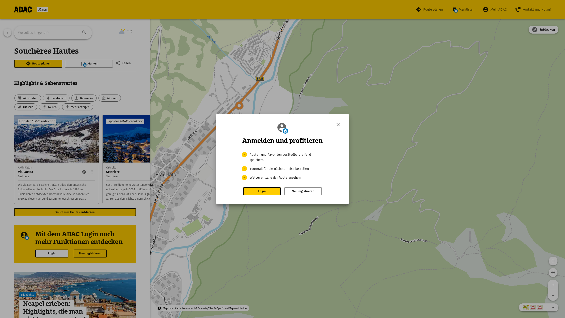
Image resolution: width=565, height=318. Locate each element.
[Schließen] (338, 124)
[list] (282, 166)
